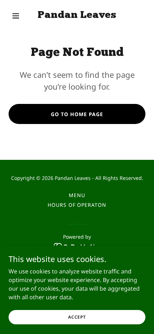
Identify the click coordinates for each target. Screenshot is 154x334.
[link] (77, 16)
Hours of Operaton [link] (77, 204)
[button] (19, 16)
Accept (77, 317)
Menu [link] (77, 195)
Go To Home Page (77, 114)
